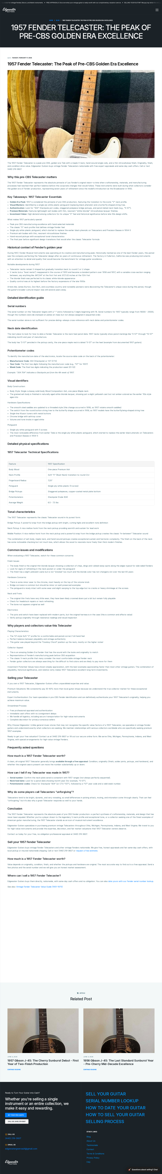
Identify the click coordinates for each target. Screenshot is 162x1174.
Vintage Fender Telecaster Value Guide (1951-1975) (39, 887)
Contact (90, 1149)
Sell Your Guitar (106, 1093)
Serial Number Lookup (112, 1100)
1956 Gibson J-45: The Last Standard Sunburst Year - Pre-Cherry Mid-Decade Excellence (118, 1062)
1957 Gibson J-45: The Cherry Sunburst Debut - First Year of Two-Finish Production (43, 1062)
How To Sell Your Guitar (115, 1114)
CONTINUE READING (14, 1070)
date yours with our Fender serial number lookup (130, 881)
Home (51, 20)
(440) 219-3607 (13, 1138)
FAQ (88, 1162)
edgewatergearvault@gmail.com (21, 1148)
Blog (89, 1136)
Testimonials (92, 1145)
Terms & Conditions (95, 1153)
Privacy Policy (93, 1158)
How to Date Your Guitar (116, 1107)
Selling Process (105, 1121)
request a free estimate (86, 851)
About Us (91, 1141)
